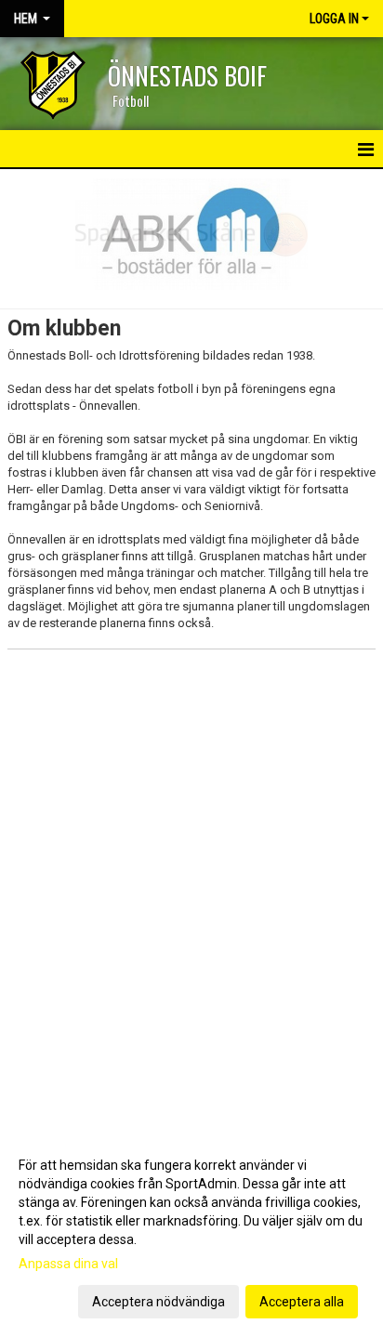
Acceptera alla (301, 1301)
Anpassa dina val (68, 1263)
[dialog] (191, 1232)
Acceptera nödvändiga (158, 1301)
